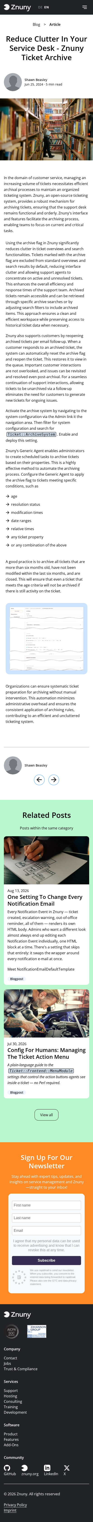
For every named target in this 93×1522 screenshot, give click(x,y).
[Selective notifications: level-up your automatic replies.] (53, 779)
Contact (10, 1358)
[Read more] (46, 910)
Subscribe (46, 1260)
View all (46, 1114)
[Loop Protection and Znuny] (39, 779)
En (46, 7)
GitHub (10, 1473)
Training (11, 1406)
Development (15, 1412)
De (40, 7)
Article (54, 24)
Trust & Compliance (20, 1368)
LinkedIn (51, 1473)
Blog (37, 24)
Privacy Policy (15, 1504)
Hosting (10, 1396)
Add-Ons (11, 1444)
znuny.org (30, 1473)
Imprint (10, 1510)
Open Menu (84, 7)
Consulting (13, 1401)
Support (11, 1390)
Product (11, 1434)
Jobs (7, 1363)
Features (11, 1439)
